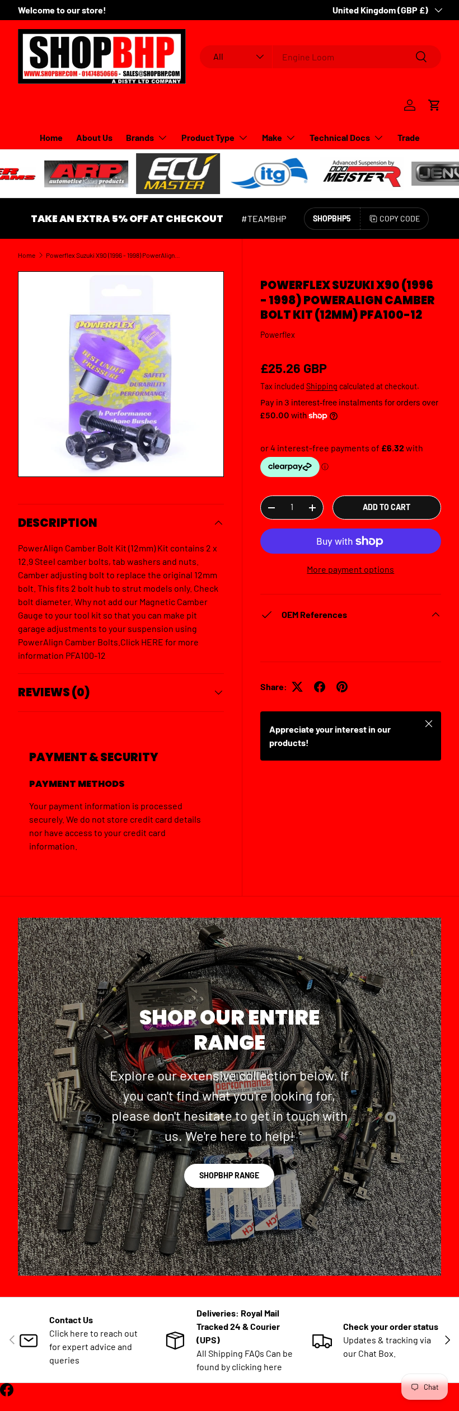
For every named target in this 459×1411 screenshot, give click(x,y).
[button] (434, 105)
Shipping (322, 386)
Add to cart (386, 507)
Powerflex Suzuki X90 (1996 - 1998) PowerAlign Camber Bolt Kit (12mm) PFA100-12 (113, 255)
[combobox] (320, 56)
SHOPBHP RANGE (229, 1175)
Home (51, 137)
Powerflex (277, 334)
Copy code (400, 218)
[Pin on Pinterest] (342, 687)
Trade (408, 137)
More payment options (350, 569)
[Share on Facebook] (319, 687)
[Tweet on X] (297, 687)
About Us (94, 137)
